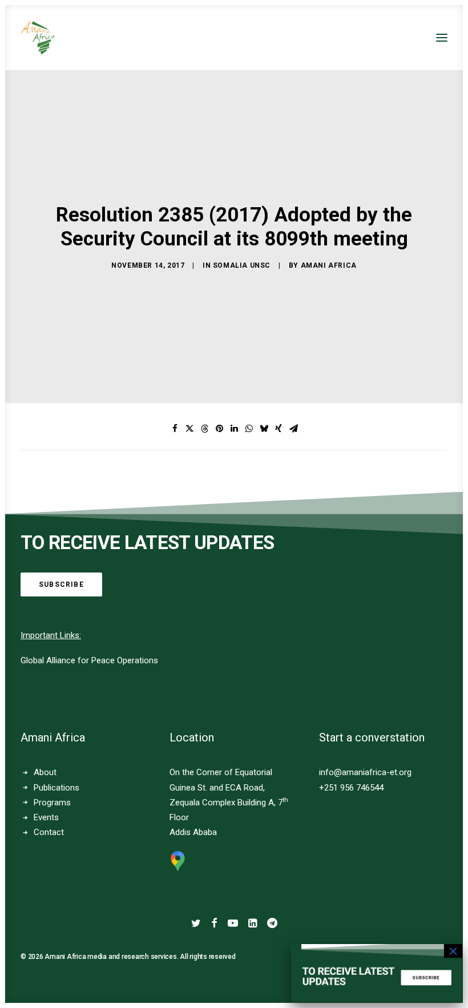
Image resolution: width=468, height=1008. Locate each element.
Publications (56, 788)
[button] (441, 37)
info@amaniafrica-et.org (365, 772)
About (45, 772)
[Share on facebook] (174, 429)
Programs (52, 802)
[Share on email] (293, 429)
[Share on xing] (278, 429)
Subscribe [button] (61, 584)
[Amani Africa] (38, 38)
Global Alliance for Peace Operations (89, 660)
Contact (49, 832)
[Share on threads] (204, 429)
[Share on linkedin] (234, 429)
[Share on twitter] (189, 429)
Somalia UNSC (242, 265)
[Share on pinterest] (219, 429)
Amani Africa (329, 265)
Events (46, 817)
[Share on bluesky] (264, 429)
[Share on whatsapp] (249, 429)
